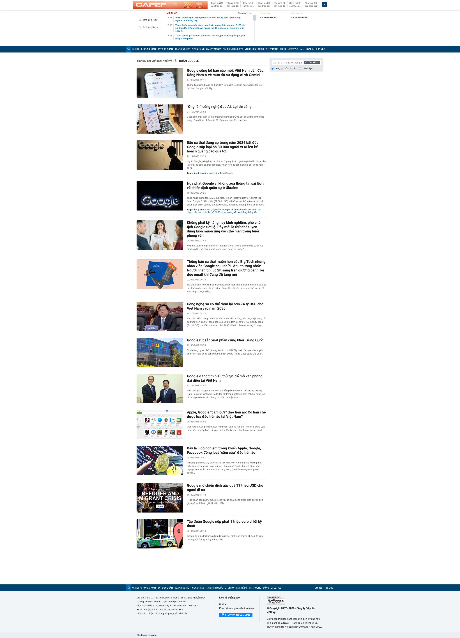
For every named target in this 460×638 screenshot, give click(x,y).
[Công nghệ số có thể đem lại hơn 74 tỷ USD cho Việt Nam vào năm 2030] (160, 316)
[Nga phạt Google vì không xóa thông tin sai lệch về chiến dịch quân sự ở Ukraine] (160, 196)
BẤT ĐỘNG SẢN (165, 49)
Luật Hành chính (201, 212)
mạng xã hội (233, 212)
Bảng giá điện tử (150, 20)
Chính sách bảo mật (147, 635)
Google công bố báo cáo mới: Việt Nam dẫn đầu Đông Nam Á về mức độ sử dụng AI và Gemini (225, 72)
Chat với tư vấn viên (237, 615)
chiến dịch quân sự (241, 209)
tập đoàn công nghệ (204, 173)
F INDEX (320, 49)
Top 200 (328, 587)
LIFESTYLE (293, 49)
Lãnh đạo (307, 68)
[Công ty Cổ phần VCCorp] (295, 600)
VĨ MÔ (248, 49)
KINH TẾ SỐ (258, 49)
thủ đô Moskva (218, 212)
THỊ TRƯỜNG (272, 49)
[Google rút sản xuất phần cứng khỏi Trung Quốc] (160, 352)
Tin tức (292, 68)
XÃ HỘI (135, 49)
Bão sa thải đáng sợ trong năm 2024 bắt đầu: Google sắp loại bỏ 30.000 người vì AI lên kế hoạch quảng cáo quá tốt (223, 146)
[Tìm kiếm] (312, 62)
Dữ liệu (310, 49)
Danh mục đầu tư (150, 27)
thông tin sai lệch (202, 209)
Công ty (279, 68)
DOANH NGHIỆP (182, 49)
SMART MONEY (213, 49)
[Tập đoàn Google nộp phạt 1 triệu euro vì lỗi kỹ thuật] (160, 534)
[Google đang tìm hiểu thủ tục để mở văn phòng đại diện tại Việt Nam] (160, 388)
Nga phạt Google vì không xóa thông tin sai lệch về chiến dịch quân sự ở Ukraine (225, 185)
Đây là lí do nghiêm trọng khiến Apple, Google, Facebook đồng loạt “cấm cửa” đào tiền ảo (224, 450)
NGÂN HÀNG (198, 49)
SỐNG (283, 49)
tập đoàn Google (224, 173)
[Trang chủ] (128, 49)
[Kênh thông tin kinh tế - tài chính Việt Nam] (170, 5)
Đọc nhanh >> (244, 13)
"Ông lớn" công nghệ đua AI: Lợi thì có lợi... (221, 106)
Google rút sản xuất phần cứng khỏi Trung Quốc (225, 340)
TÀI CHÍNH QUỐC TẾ (233, 49)
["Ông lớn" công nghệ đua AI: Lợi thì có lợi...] (160, 119)
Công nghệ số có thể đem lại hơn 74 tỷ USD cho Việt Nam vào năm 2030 (225, 306)
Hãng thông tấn (249, 212)
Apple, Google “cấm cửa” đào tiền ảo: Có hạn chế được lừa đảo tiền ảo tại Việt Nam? (226, 414)
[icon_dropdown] (324, 4)
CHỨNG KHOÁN (148, 49)
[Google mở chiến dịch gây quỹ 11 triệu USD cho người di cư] (160, 498)
